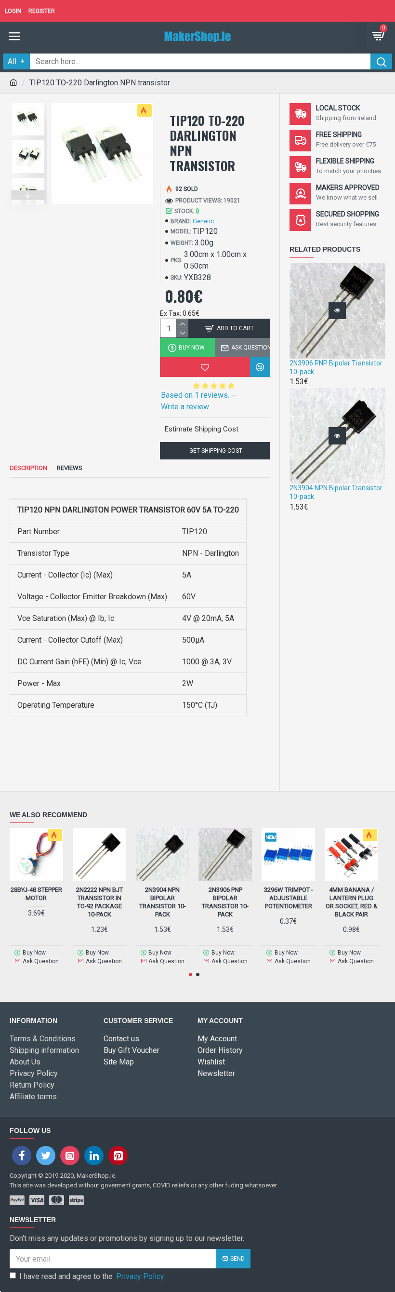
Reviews (69, 467)
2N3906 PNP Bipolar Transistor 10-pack (336, 367)
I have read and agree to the (91, 1276)
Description (28, 467)
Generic (203, 221)
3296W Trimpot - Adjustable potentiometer (288, 898)
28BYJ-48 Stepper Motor (36, 894)
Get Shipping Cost (215, 450)
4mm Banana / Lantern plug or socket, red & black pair (352, 902)
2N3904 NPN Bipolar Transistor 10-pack (336, 492)
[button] (28, 101)
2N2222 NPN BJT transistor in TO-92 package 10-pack (99, 902)
